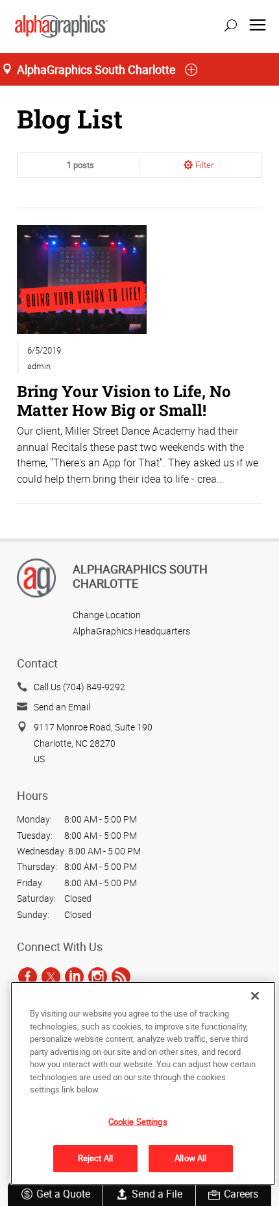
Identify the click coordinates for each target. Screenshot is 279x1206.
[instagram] (97, 976)
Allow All (190, 1158)
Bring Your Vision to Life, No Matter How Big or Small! (124, 400)
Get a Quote (63, 1194)
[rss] (121, 976)
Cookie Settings (137, 1122)
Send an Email (62, 707)
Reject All (95, 1158)
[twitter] (51, 976)
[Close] (255, 996)
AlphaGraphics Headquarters (131, 631)
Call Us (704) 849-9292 (79, 687)
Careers (241, 1194)
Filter (204, 165)
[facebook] (27, 976)
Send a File (157, 1194)
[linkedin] (74, 976)
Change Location (107, 615)
